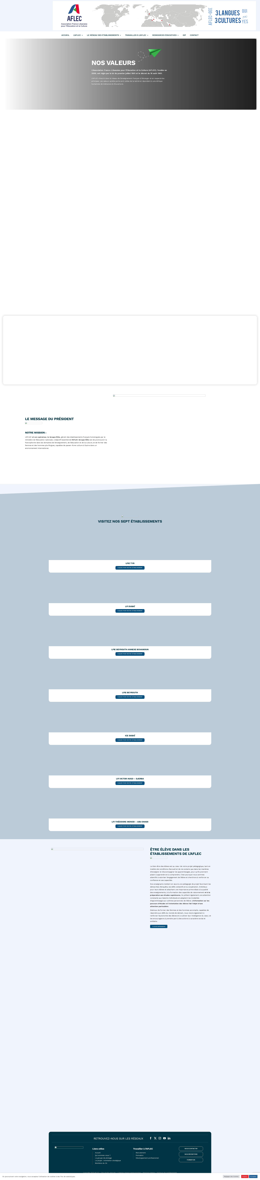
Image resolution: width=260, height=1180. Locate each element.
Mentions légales (149, 1172)
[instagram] (160, 1138)
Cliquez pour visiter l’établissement (130, 567)
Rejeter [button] (244, 1176)
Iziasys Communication (132, 1172)
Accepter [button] (253, 1176)
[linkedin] (169, 1138)
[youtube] (164, 1138)
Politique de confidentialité (167, 1172)
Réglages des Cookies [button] (231, 1176)
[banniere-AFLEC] (154, 2)
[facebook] (150, 1138)
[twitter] (155, 1138)
